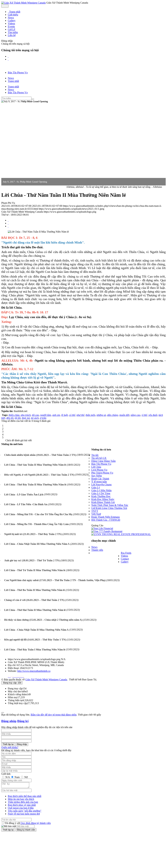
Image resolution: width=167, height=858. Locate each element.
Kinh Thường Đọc (101, 496)
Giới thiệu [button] (13, 14)
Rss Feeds (126, 553)
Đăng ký (23, 721)
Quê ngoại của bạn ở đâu (21, 807)
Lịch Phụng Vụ (99, 469)
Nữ (26, 777)
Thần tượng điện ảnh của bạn (23, 802)
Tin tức (95, 455)
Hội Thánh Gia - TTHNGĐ (105, 519)
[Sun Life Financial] (102, 528)
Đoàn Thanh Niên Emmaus (105, 517)
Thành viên (97, 550)
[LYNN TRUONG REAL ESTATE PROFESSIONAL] (121, 534)
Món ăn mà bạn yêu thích (21, 799)
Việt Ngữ (96, 514)
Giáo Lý (95, 487)
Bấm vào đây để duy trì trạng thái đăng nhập (53, 714)
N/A (7, 777)
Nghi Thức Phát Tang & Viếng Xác (109, 505)
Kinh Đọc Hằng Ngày (102, 499)
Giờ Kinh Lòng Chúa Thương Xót (109, 508)
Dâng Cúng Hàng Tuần (103, 461)
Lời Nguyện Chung (101, 484)
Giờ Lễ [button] (11, 29)
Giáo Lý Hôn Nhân (101, 490)
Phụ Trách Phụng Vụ (102, 472)
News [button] (11, 17)
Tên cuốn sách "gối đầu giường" (24, 810)
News (94, 547)
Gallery (125, 561)
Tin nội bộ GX (98, 458)
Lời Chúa (96, 466)
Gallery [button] (11, 20)
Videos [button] (11, 23)
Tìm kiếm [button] (13, 32)
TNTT (94, 511)
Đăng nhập (8, 721)
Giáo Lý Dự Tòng (100, 493)
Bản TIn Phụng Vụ (101, 464)
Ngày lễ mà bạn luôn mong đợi (24, 813)
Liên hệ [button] (12, 35)
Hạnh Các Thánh (100, 478)
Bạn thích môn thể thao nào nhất (24, 796)
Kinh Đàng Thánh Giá (103, 502)
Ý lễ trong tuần (99, 481)
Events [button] (11, 26)
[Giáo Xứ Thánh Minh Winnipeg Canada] (23, 2)
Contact (125, 558)
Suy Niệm (96, 475)
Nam (17, 777)
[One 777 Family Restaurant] (106, 531)
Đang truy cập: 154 (12, 683)
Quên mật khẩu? (9, 747)
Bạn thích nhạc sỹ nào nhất (22, 805)
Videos (124, 555)
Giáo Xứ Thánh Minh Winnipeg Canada (46, 679)
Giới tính (5, 773)
